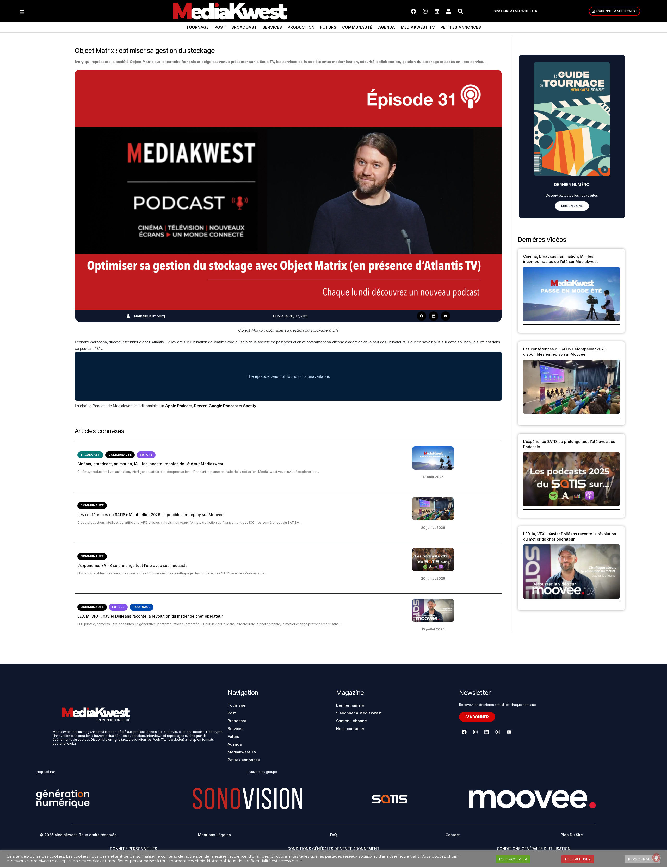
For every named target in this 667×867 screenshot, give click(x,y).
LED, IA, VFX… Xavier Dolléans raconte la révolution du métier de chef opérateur (150, 616)
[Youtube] (509, 732)
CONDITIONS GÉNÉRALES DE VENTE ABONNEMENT (333, 848)
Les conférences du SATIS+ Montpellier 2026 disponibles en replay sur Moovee (150, 514)
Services (272, 27)
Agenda (386, 27)
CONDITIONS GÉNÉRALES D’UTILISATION (534, 848)
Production (301, 27)
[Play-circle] (498, 732)
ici (300, 861)
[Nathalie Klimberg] (128, 316)
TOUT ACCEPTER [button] (513, 859)
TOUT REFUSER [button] (578, 859)
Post (220, 27)
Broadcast (244, 27)
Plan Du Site (572, 835)
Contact (453, 835)
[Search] (460, 11)
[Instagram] (425, 11)
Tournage (197, 27)
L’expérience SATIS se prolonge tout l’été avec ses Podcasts (132, 565)
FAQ (333, 835)
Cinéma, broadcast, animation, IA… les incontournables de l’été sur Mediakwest (150, 464)
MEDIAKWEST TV (418, 27)
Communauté (357, 27)
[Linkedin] (437, 11)
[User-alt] (448, 11)
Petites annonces (461, 27)
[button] (421, 316)
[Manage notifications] (656, 857)
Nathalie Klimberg (149, 315)
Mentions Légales (214, 835)
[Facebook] (413, 11)
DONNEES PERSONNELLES (133, 848)
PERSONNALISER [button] (642, 859)
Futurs (328, 27)
